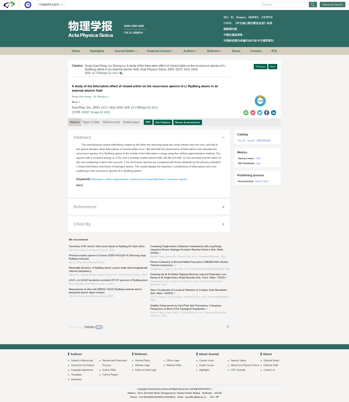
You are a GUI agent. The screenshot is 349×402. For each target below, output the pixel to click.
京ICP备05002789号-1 (201, 389)
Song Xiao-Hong (81, 96)
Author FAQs (109, 370)
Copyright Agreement (82, 370)
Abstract (75, 122)
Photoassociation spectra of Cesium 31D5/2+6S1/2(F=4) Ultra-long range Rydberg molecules (107, 257)
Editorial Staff (271, 365)
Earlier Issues (206, 365)
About (236, 51)
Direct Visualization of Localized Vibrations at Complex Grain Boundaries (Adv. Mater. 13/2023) (188, 292)
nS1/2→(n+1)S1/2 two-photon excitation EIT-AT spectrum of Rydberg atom (108, 280)
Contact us (269, 370)
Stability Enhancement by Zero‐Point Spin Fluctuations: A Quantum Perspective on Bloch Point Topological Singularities (185, 307)
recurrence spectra (177, 179)
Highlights (97, 51)
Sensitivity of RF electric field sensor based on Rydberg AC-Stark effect (107, 246)
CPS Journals (238, 370)
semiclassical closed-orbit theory (148, 179)
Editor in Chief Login (146, 370)
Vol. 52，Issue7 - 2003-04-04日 (254, 140)
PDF (148, 122)
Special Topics (238, 360)
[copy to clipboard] (121, 73)
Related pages (131, 122)
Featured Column (159, 51)
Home (76, 51)
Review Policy (142, 360)
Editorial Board (271, 360)
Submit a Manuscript (82, 360)
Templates (76, 374)
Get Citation (162, 122)
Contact (255, 51)
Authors (189, 51)
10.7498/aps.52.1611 (105, 73)
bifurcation (97, 179)
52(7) (104, 107)
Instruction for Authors (82, 365)
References (111, 122)
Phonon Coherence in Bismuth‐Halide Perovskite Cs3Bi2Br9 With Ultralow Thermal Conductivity (189, 264)
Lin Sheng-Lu (100, 96)
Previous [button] (261, 66)
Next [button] (272, 66)
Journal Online (124, 51)
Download (76, 379)
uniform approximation (116, 179)
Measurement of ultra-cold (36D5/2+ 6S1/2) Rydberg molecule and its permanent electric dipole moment (105, 291)
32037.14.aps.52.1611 (95, 112)
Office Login (173, 360)
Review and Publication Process (115, 363)
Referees (213, 51)
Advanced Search (332, 4)
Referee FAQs (174, 365)
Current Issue (206, 360)
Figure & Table (91, 122)
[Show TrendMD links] (227, 326)
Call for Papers (110, 374)
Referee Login (142, 365)
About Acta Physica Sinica (245, 365)
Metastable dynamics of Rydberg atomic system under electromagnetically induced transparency (108, 269)
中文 (274, 51)
